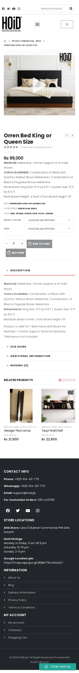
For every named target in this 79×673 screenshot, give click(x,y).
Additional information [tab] (30, 356)
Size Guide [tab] (18, 346)
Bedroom (24, 208)
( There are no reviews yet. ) (36, 147)
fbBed (16, 427)
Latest (29, 427)
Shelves (67, 427)
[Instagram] (18, 8)
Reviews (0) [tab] (19, 365)
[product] (21, 406)
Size (6, 228)
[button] (37, 24)
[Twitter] (8, 8)
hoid (41, 213)
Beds (34, 208)
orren (49, 213)
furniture (30, 213)
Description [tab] (20, 270)
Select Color (12, 219)
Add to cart (41, 244)
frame (19, 213)
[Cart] (67, 24)
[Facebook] (3, 8)
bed (13, 213)
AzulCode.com (39, 662)
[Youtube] (13, 8)
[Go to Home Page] (5, 41)
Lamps (23, 427)
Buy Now (18, 253)
